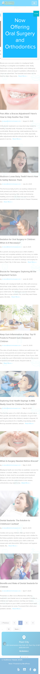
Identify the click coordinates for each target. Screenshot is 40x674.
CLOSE (36, 13)
